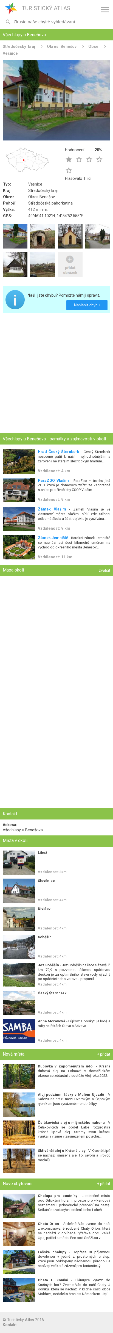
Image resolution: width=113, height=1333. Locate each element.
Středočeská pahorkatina (50, 203)
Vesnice (35, 184)
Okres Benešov (61, 46)
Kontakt (9, 1325)
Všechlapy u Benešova (23, 830)
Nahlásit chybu (87, 305)
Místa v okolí (15, 840)
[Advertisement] (56, 373)
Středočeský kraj (19, 46)
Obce (93, 46)
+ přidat (103, 1054)
